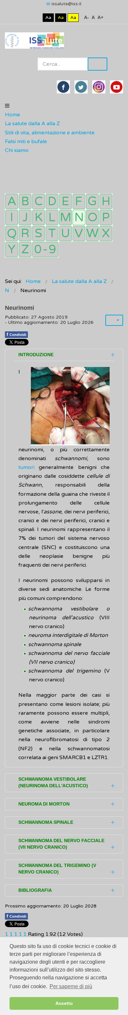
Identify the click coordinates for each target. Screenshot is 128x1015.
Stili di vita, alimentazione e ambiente (50, 132)
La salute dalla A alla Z (32, 123)
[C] (38, 201)
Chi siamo (17, 150)
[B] (25, 201)
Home (12, 114)
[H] (106, 201)
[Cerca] (8, 159)
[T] (52, 233)
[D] (52, 201)
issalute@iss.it (67, 4)
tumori (26, 467)
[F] (79, 201)
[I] (11, 217)
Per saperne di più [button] (71, 986)
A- (86, 17)
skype (116, 86)
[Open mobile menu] (7, 106)
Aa (48, 17)
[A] (11, 201)
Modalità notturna (36, 17)
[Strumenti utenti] (114, 320)
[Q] (11, 233)
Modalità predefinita (26, 17)
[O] (92, 217)
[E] (65, 201)
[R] (25, 233)
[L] (52, 217)
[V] (79, 233)
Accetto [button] (64, 1003)
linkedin (98, 86)
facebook (63, 86)
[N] (79, 217)
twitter (81, 86)
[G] (92, 201)
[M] (65, 217)
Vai (97, 64)
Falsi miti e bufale (26, 141)
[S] (38, 233)
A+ (100, 17)
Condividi (16, 334)
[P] (106, 217)
